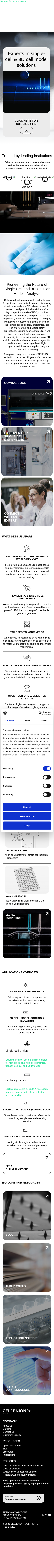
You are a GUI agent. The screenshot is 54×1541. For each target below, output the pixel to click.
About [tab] (44, 720)
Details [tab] (27, 720)
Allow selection (27, 816)
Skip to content (20, 1)
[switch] (47, 777)
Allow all (27, 807)
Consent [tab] (10, 720)
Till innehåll (6, 1)
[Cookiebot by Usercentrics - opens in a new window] (39, 713)
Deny (27, 825)
